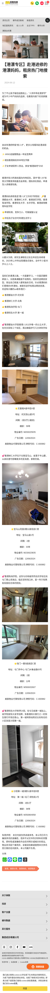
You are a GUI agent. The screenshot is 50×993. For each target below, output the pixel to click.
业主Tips (30, 26)
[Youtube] (24, 947)
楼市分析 (41, 26)
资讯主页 (6, 20)
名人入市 (20, 26)
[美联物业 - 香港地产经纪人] (12, 3)
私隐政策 (14, 962)
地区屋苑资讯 (7, 26)
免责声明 (5, 962)
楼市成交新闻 (18, 20)
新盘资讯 (30, 20)
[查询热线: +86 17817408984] (32, 3)
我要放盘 (40, 967)
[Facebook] (17, 947)
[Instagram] (11, 947)
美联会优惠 (6, 31)
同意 (25, 988)
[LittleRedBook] (31, 947)
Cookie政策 (12, 983)
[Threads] (4, 947)
